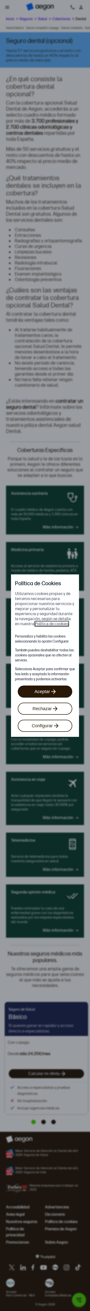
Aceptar (42, 691)
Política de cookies (51, 623)
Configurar (42, 725)
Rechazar (42, 708)
